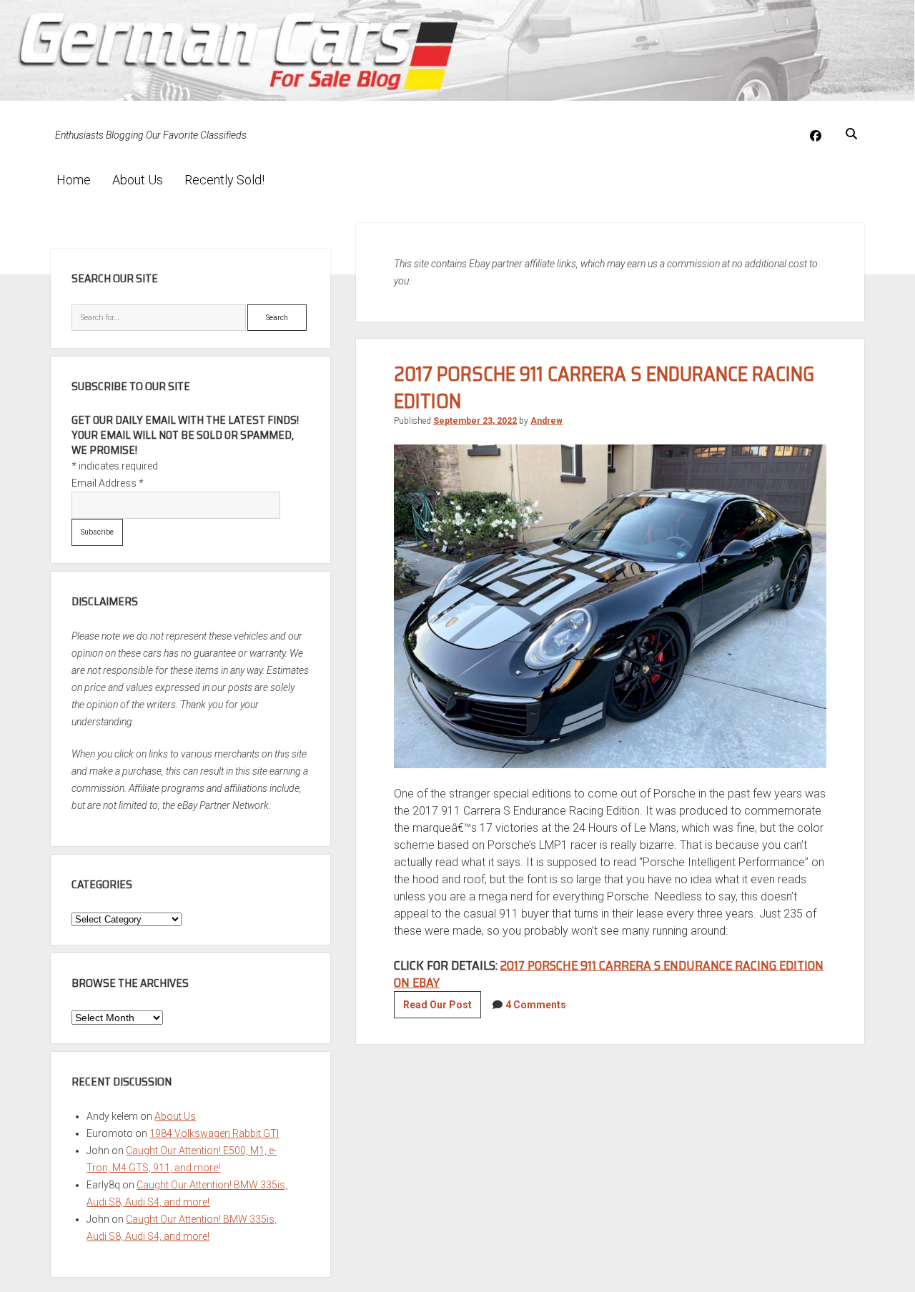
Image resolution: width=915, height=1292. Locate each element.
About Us (137, 179)
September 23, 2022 (475, 421)
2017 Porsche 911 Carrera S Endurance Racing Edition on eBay (609, 974)
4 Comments (535, 1004)
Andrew (546, 421)
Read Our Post (442, 1008)
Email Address (107, 483)
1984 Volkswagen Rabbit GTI (214, 1133)
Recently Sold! (224, 179)
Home (73, 179)
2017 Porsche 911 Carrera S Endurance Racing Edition (604, 387)
